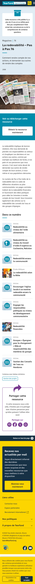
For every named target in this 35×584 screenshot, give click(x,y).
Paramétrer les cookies (11, 579)
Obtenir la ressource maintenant (17, 131)
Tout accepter (27, 579)
